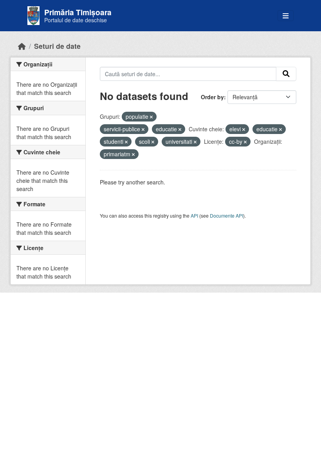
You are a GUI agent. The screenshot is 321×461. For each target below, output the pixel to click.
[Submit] (286, 74)
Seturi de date (57, 46)
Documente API (226, 215)
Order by (212, 97)
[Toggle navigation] (286, 15)
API (194, 215)
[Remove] (151, 117)
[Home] (22, 46)
